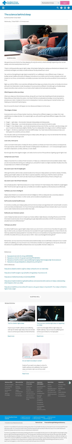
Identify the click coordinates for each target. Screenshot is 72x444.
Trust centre (40, 404)
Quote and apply (9, 384)
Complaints (40, 402)
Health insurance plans (52, 394)
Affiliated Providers (7, 394)
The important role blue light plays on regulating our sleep (50, 324)
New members (19, 384)
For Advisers (19, 395)
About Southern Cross (30, 398)
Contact (60, 386)
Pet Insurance (29, 392)
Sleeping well (35, 297)
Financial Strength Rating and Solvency (55, 422)
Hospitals (28, 390)
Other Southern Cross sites (30, 383)
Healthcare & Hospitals (39, 417)
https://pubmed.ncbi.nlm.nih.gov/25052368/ (20, 256)
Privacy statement (39, 390)
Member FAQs (62, 384)
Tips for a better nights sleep (16, 323)
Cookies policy (40, 393)
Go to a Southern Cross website (11, 417)
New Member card (61, 389)
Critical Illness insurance (8, 387)
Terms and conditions (40, 399)
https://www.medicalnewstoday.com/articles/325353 (19, 277)
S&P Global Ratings (37, 439)
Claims (49, 384)
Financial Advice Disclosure (41, 387)
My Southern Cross (48, 3)
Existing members (18, 387)
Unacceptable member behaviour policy (41, 408)
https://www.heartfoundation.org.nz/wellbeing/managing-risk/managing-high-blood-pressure (34, 260)
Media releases (62, 392)
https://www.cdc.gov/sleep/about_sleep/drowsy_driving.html (24, 262)
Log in (65, 3)
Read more (11, 336)
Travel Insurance (30, 394)
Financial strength (39, 396)
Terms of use (38, 422)
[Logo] (11, 3)
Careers (50, 386)
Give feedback (62, 396)
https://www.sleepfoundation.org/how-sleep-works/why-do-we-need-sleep (26, 269)
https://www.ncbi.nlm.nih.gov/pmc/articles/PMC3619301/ (23, 258)
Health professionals (19, 390)
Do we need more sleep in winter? (32, 361)
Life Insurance (30, 396)
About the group (48, 418)
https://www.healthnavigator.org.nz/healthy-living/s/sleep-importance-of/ (25, 273)
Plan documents (52, 392)
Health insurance (25, 417)
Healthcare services (29, 387)
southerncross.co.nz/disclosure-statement (27, 430)
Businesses (18, 393)
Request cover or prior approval (52, 389)
